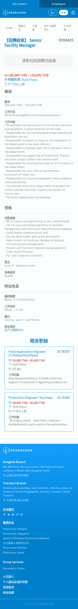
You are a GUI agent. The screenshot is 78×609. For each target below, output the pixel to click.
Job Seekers (19, 4)
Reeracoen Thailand (15, 529)
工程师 (34, 27)
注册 (63, 12)
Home (9, 27)
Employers (59, 4)
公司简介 (8, 576)
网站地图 (8, 592)
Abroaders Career (14, 568)
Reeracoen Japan (13, 552)
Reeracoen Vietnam (15, 547)
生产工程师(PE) (50, 27)
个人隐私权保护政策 (15, 582)
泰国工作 (22, 27)
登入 (53, 12)
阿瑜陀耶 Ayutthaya (22, 79)
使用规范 (8, 587)
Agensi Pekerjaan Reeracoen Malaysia (26, 538)
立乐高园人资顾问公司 (16, 543)
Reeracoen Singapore (16, 533)
